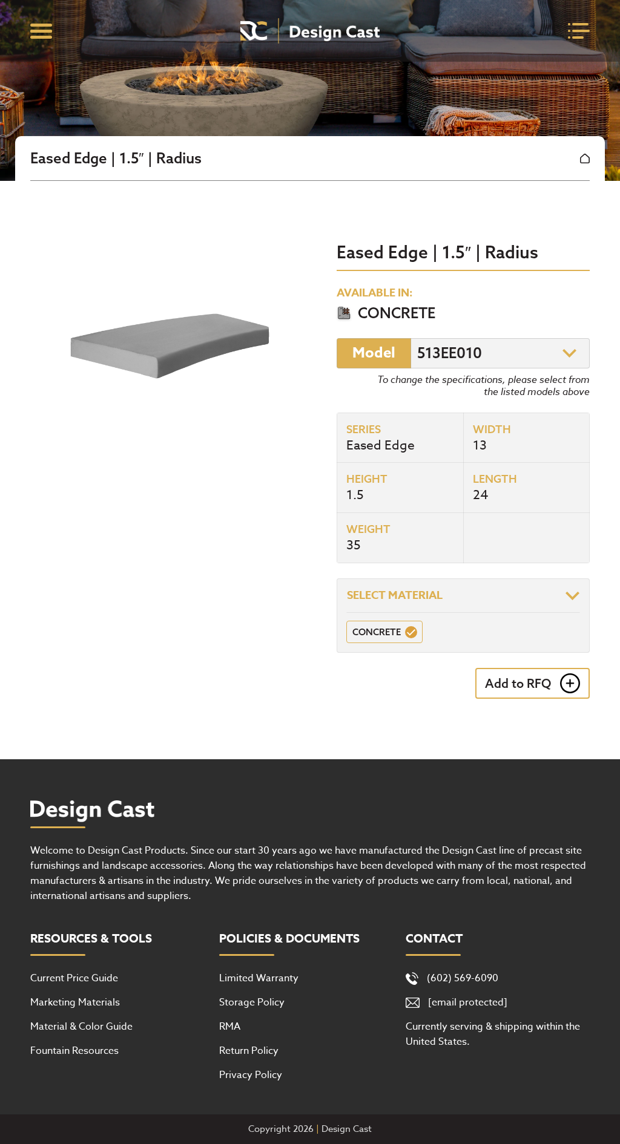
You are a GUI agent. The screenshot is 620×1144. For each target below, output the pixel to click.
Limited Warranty (258, 978)
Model (373, 353)
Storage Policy (252, 1002)
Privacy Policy (250, 1075)
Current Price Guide (74, 978)
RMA (229, 1026)
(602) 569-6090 (462, 978)
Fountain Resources (74, 1051)
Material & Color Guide (81, 1026)
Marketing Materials (75, 1002)
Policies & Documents (289, 938)
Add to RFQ (518, 683)
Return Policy (249, 1051)
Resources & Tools (91, 938)
